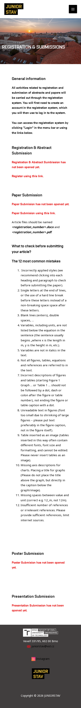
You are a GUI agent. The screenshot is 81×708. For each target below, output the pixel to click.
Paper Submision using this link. (33, 213)
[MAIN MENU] (73, 9)
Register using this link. (27, 176)
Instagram (43, 659)
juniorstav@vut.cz (42, 646)
